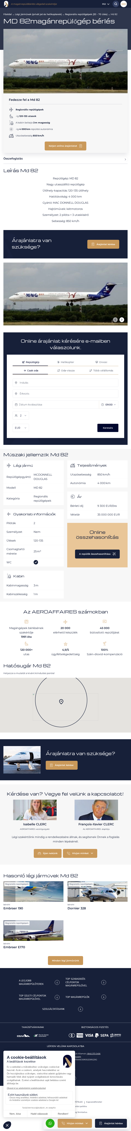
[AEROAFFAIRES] (6, 4)
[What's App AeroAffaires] (50, 1123)
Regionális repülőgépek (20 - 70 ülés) (86, 14)
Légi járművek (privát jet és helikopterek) (38, 14)
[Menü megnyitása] (123, 4)
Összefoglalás (13, 158)
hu (104, 4)
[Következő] (121, 319)
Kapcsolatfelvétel (94, 1102)
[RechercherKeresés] (115, 4)
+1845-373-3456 (93, 1053)
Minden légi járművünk (65, 960)
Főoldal (7, 14)
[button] (111, 1123)
